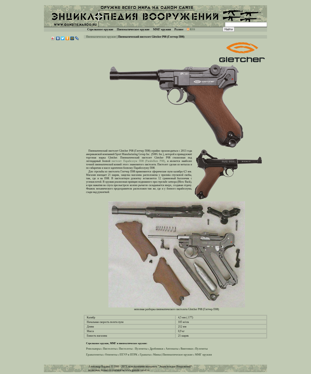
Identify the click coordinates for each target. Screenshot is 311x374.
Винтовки (187, 348)
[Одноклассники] (67, 38)
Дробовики (156, 348)
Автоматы (172, 348)
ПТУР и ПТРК (129, 354)
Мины (157, 354)
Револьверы (93, 348)
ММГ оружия (203, 354)
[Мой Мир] (72, 38)
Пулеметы (201, 348)
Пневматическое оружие (101, 36)
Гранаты (145, 354)
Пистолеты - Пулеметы (133, 348)
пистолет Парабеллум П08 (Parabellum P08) (138, 161)
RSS (192, 29)
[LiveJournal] (77, 38)
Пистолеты (110, 348)
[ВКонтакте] (58, 38)
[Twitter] (62, 38)
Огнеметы (111, 354)
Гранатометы (94, 354)
